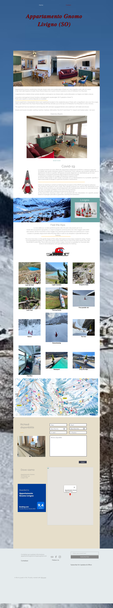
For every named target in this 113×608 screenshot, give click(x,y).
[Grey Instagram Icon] (59, 556)
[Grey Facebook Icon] (55, 556)
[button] (57, 137)
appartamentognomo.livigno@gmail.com (34, 556)
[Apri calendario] (64, 429)
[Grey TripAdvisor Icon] (52, 556)
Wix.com (43, 577)
